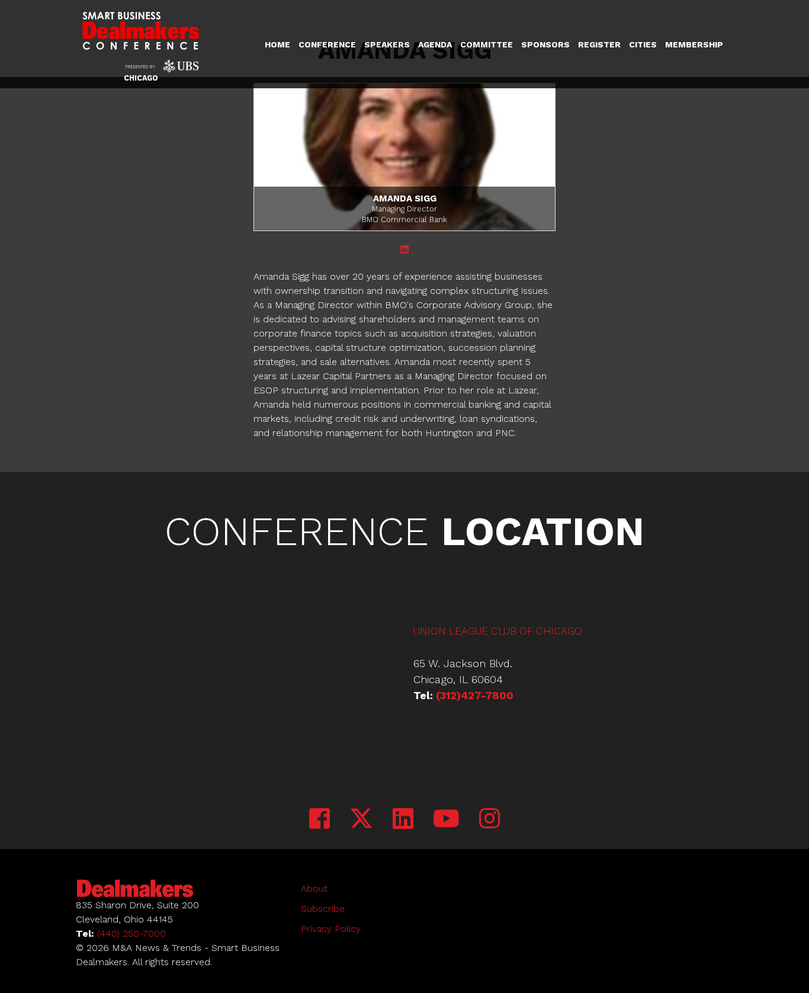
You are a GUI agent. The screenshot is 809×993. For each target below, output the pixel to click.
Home (277, 44)
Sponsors (545, 44)
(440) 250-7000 (131, 933)
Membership (694, 44)
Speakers (387, 44)
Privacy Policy (331, 928)
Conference (327, 44)
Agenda (435, 44)
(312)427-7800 (474, 695)
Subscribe (323, 908)
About (314, 888)
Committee (486, 44)
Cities (643, 44)
